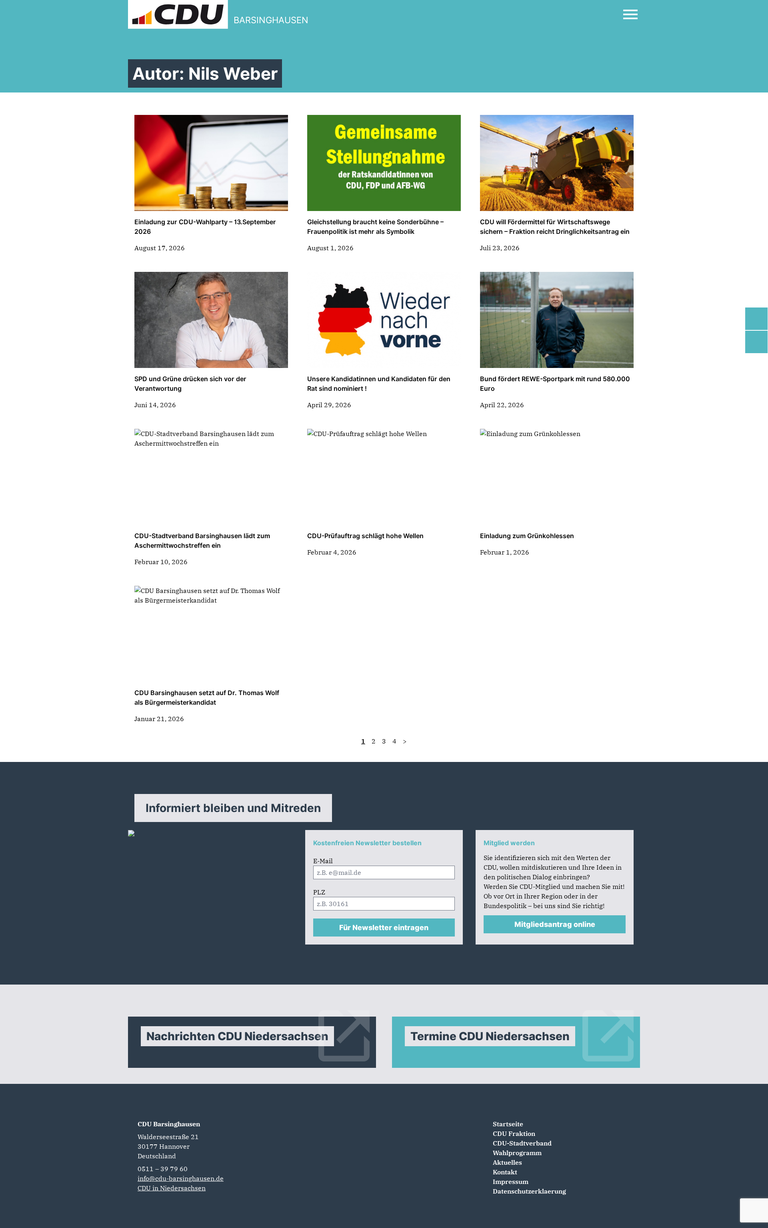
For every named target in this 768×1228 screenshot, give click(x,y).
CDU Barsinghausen (169, 1124)
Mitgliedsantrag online (554, 924)
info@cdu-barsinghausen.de (181, 1178)
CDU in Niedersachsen (172, 1188)
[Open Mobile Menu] (630, 14)
